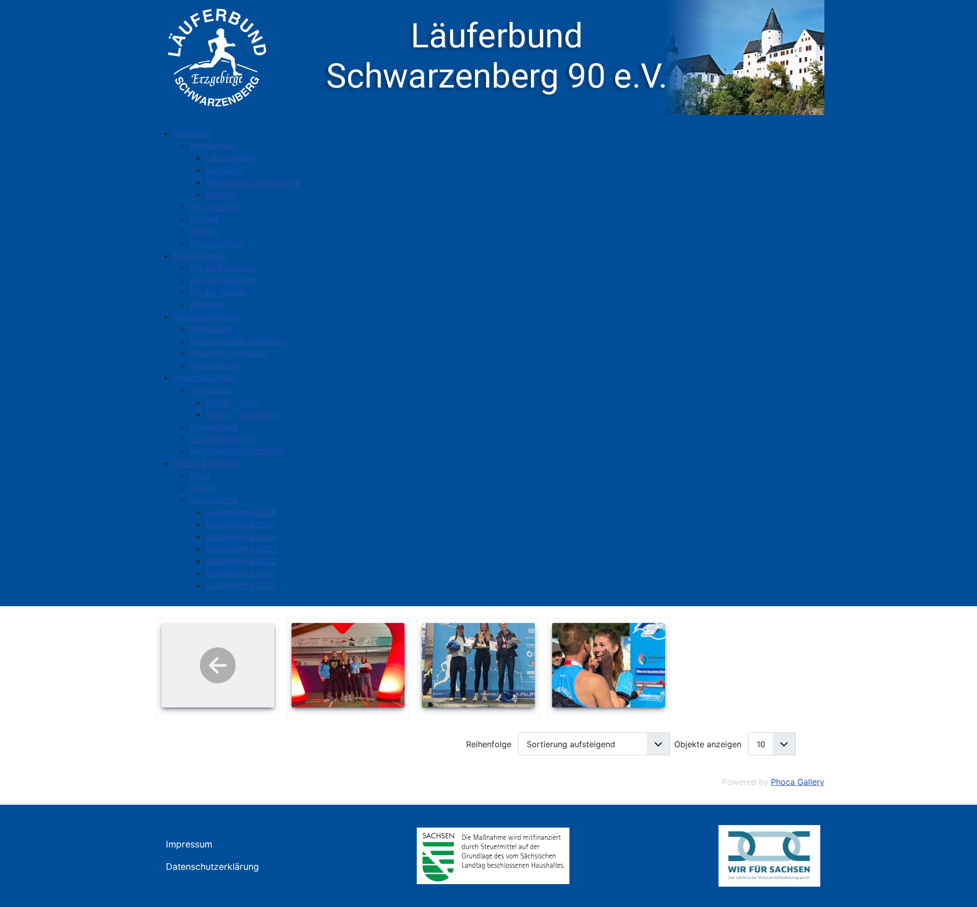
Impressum (189, 844)
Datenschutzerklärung (212, 866)
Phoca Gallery (797, 782)
